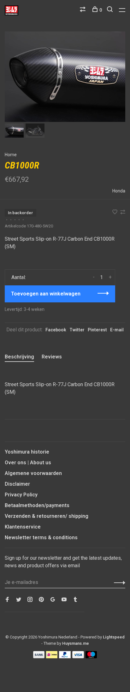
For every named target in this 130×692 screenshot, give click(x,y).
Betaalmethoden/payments (37, 505)
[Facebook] (7, 600)
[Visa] (78, 657)
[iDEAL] (51, 657)
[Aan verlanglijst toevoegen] (115, 212)
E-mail (117, 329)
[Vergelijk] (83, 10)
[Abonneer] (117, 582)
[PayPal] (65, 657)
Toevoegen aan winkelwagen (45, 294)
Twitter (77, 329)
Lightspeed (114, 637)
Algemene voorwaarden (33, 473)
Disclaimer (17, 484)
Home (11, 154)
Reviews (52, 357)
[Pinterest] (41, 600)
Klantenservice (23, 527)
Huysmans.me (75, 643)
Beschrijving (19, 357)
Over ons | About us (28, 463)
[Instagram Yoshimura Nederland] (29, 600)
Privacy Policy (21, 495)
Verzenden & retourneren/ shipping (46, 516)
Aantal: (18, 277)
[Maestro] (91, 657)
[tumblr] (75, 600)
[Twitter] (18, 600)
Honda (118, 190)
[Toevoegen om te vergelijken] (122, 212)
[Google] (52, 600)
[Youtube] (64, 600)
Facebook (55, 329)
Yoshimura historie (27, 452)
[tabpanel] (65, 76)
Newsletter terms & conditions (41, 537)
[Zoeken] (110, 10)
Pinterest (97, 329)
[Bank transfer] (39, 657)
